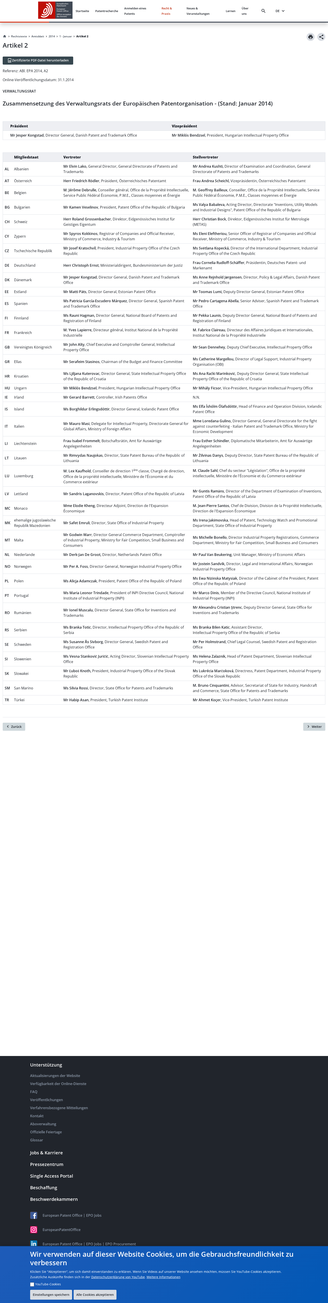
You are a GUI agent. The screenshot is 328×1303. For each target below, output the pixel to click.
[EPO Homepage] (55, 11)
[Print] (311, 37)
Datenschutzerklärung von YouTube (118, 1277)
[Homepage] (5, 36)
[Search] (264, 11)
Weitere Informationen (164, 1277)
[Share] (321, 37)
